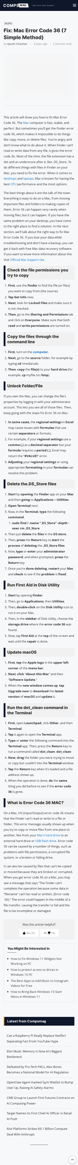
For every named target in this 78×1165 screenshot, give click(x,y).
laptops (28, 178)
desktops (10, 178)
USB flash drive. (46, 841)
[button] (73, 1160)
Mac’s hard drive (48, 835)
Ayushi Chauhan (17, 44)
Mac (26, 123)
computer (40, 352)
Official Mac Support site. (27, 260)
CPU (14, 184)
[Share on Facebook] (37, 110)
